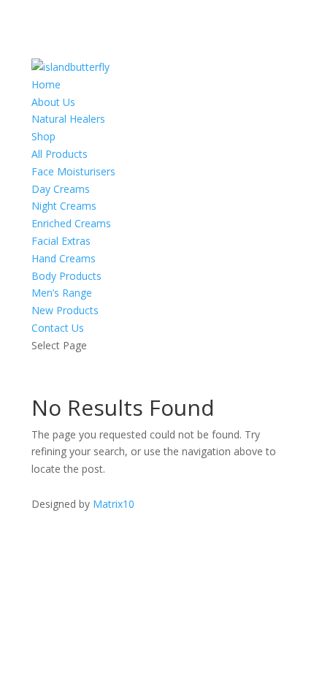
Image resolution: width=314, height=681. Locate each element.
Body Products (66, 276)
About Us (53, 102)
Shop (43, 136)
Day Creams (60, 189)
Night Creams (63, 206)
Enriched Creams (71, 223)
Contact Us (57, 328)
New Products (65, 310)
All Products (59, 154)
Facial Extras (61, 241)
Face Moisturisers (73, 171)
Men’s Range (61, 293)
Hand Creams (63, 258)
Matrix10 (113, 504)
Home (46, 84)
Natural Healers (68, 119)
